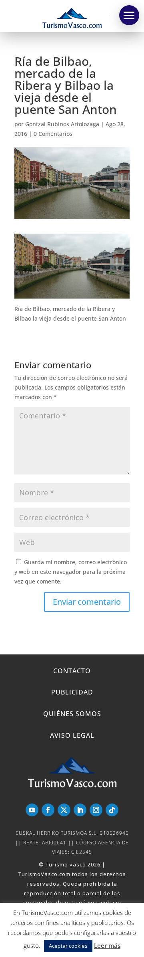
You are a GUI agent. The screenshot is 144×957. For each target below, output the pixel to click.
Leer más (107, 945)
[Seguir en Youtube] (32, 810)
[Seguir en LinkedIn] (80, 810)
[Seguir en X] (64, 810)
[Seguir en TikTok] (112, 810)
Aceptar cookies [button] (68, 945)
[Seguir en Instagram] (96, 810)
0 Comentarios (53, 133)
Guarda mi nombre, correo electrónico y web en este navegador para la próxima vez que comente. (70, 571)
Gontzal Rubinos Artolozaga (62, 124)
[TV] (129, 15)
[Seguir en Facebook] (48, 810)
